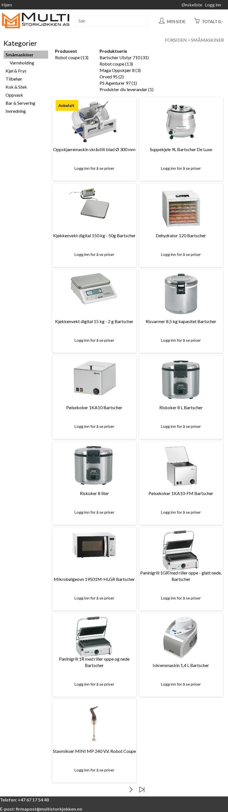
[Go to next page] (131, 789)
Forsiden (176, 40)
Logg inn (213, 4)
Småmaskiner (207, 40)
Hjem (6, 4)
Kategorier (20, 43)
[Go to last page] (142, 789)
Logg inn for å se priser (94, 168)
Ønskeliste (192, 4)
